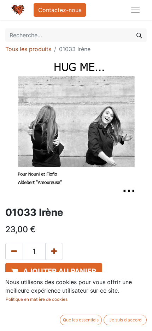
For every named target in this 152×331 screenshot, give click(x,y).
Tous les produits (28, 49)
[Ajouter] (54, 251)
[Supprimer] (14, 251)
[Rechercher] (139, 35)
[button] (53, 271)
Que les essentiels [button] (81, 319)
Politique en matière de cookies (37, 299)
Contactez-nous (59, 9)
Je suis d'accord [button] (125, 319)
